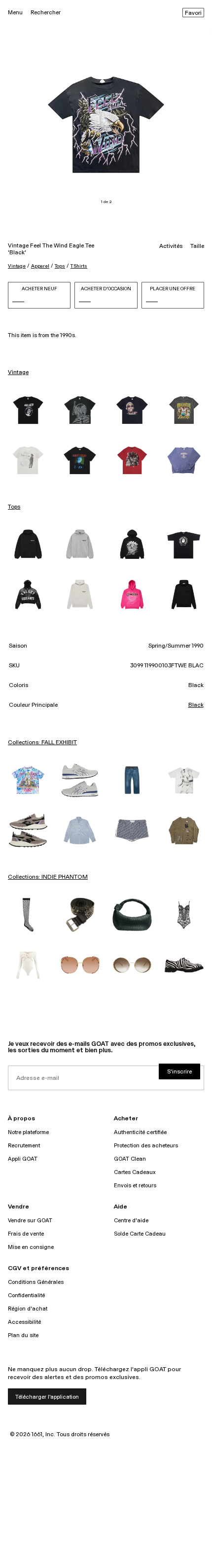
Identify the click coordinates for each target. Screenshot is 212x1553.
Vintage (17, 266)
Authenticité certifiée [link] (140, 1132)
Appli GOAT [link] (22, 1159)
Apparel (40, 266)
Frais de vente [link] (26, 1234)
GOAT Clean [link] (130, 1159)
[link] (28, 410)
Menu (15, 12)
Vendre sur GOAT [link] (30, 1220)
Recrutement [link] (24, 1145)
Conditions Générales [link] (36, 1282)
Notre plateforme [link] (28, 1132)
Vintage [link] (18, 373)
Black (196, 705)
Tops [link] (14, 507)
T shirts (79, 266)
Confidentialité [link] (26, 1295)
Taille (197, 246)
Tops (60, 266)
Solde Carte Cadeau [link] (140, 1234)
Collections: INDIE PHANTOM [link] (48, 877)
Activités (170, 246)
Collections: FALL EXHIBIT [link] (42, 743)
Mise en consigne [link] (31, 1247)
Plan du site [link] (23, 1335)
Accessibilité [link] (24, 1322)
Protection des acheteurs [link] (146, 1145)
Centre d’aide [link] (131, 1220)
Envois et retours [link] (135, 1185)
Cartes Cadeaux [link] (135, 1172)
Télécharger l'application (47, 1397)
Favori (193, 13)
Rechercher (46, 12)
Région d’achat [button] (27, 1308)
